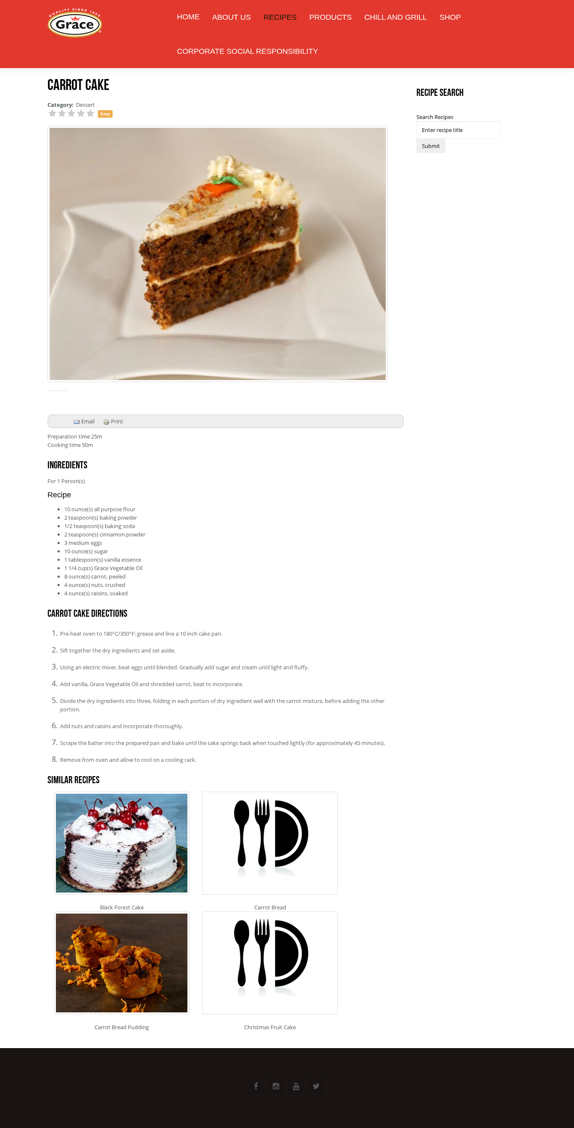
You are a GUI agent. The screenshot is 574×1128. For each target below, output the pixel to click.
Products (330, 17)
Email (87, 421)
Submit (431, 146)
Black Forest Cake (122, 907)
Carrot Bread (270, 907)
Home (188, 17)
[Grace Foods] (74, 24)
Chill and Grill (395, 17)
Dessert (85, 104)
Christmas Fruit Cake (270, 1027)
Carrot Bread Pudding (122, 1027)
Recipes (280, 17)
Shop (450, 17)
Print (116, 421)
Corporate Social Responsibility (247, 51)
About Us (231, 17)
